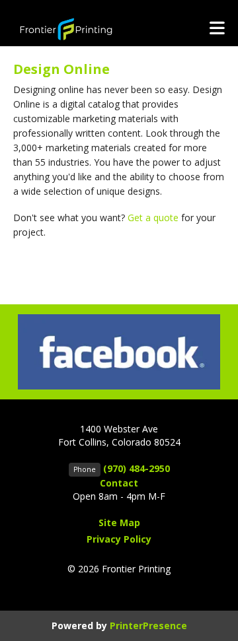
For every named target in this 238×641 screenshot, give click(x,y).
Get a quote (153, 217)
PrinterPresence (148, 625)
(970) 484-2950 (136, 468)
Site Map (119, 522)
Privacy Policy (119, 539)
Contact (119, 483)
